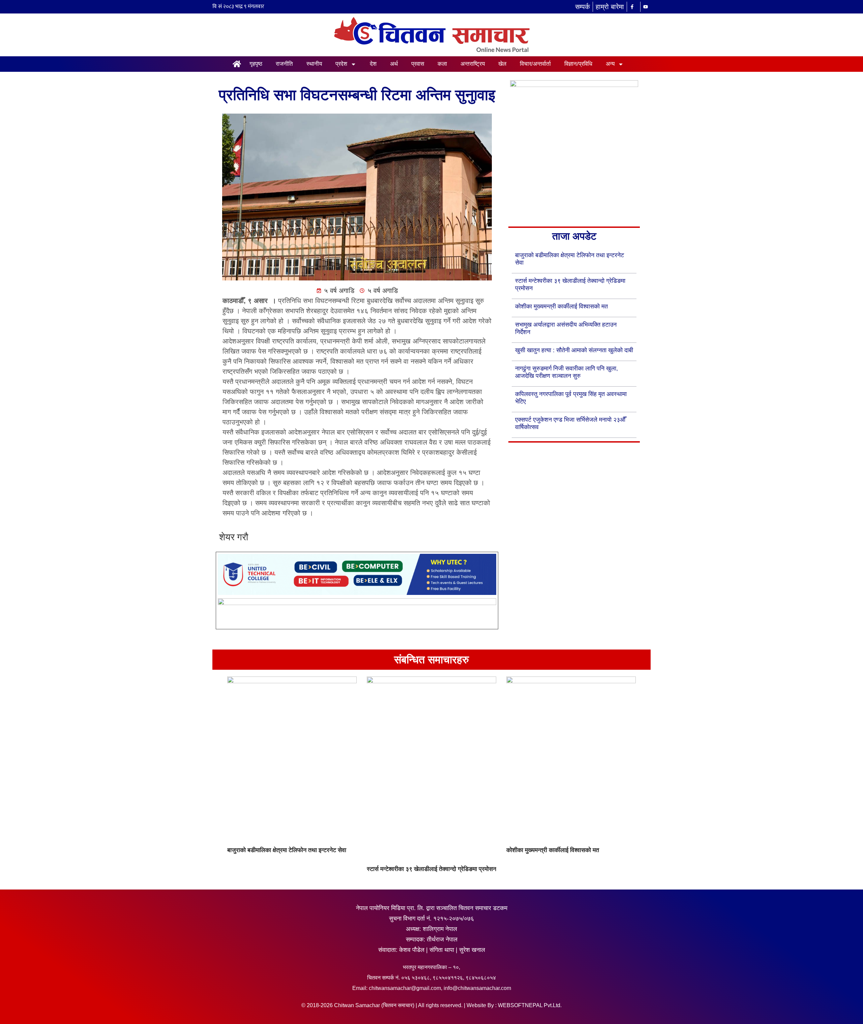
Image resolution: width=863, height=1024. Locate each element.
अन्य (610, 64)
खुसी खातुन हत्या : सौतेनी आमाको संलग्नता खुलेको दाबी (574, 350)
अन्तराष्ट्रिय (472, 64)
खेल (502, 64)
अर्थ (394, 64)
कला (442, 64)
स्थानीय (314, 64)
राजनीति (284, 64)
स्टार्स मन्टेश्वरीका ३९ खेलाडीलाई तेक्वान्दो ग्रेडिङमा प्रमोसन (431, 869)
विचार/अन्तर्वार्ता (535, 64)
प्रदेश (341, 64)
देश (373, 64)
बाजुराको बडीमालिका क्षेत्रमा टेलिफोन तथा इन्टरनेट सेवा (286, 850)
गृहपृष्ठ (255, 64)
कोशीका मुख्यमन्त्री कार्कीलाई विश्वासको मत (561, 306)
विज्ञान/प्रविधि (578, 64)
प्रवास (417, 64)
